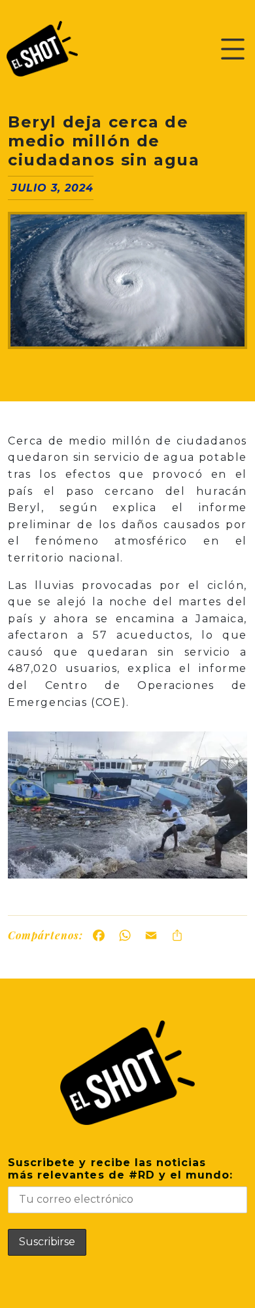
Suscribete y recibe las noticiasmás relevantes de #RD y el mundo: (120, 1168)
